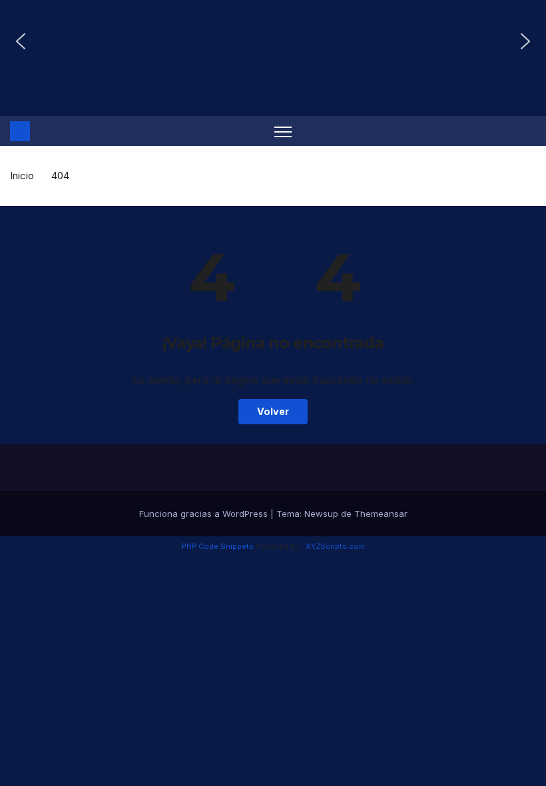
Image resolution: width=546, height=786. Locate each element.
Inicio (22, 175)
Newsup (321, 513)
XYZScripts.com (335, 546)
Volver (273, 411)
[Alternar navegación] (283, 131)
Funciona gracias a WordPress (204, 513)
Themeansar (381, 513)
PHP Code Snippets (218, 546)
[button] (20, 41)
